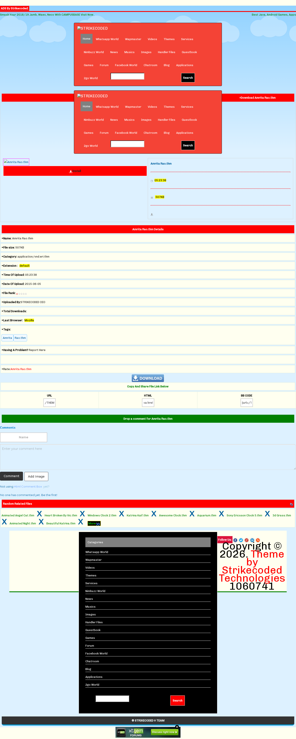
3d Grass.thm (282, 515)
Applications (184, 65)
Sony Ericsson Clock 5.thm (244, 515)
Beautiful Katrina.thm (60, 523)
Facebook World (126, 65)
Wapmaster (133, 39)
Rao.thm (20, 337)
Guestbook (189, 52)
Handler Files (166, 52)
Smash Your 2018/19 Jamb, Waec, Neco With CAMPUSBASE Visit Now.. (47, 14)
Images (146, 52)
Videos (152, 39)
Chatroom (150, 65)
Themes (169, 39)
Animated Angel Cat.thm (18, 515)
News (114, 52)
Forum (104, 65)
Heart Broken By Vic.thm (61, 515)
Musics (129, 52)
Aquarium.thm (206, 515)
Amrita (7, 337)
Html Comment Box (28, 486)
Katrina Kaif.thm (138, 515)
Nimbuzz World (94, 52)
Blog (167, 65)
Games (88, 65)
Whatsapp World (107, 39)
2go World (91, 78)
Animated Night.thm (23, 523)
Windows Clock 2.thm (102, 515)
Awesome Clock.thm (173, 515)
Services (187, 39)
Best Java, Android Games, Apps (274, 14)
